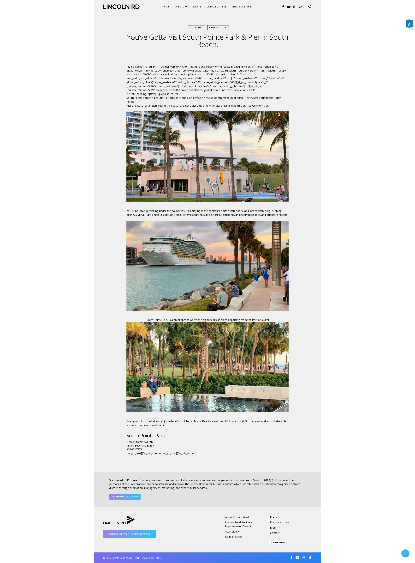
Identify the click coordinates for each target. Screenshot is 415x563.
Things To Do (218, 27)
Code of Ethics (233, 537)
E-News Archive (279, 522)
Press (273, 517)
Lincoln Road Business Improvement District (238, 524)
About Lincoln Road (237, 517)
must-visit (196, 27)
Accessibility (232, 531)
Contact (274, 533)
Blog (273, 527)
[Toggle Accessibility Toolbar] (409, 23)
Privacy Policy (279, 542)
